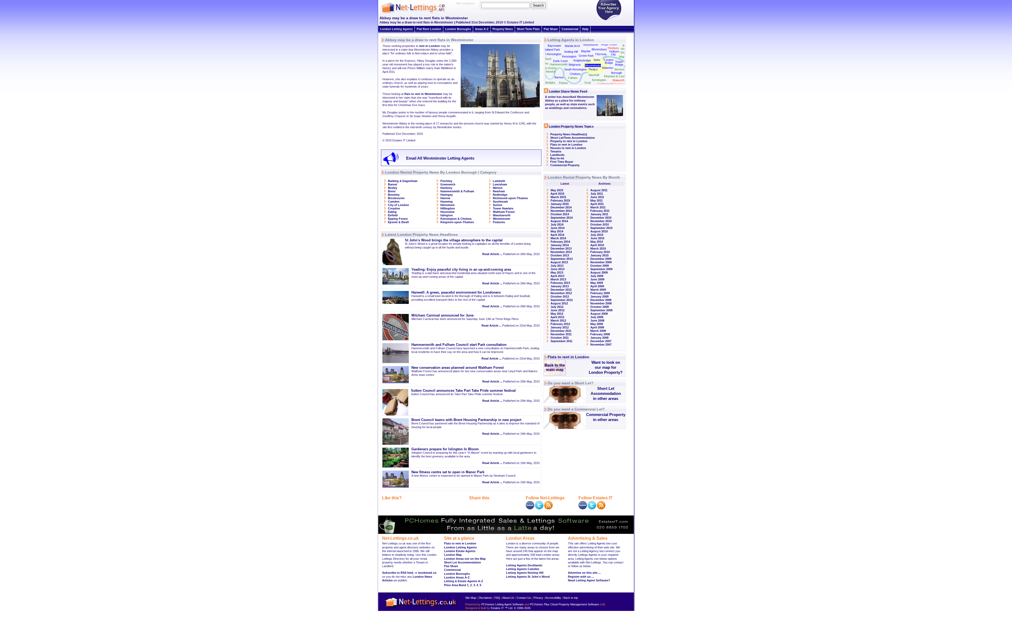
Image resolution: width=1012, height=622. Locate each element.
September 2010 (601, 227)
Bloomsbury (599, 49)
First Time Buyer (561, 161)
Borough (616, 72)
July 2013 (557, 265)
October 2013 (560, 255)
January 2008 (599, 337)
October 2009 (599, 265)
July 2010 (596, 234)
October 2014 (560, 214)
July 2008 (596, 317)
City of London (398, 205)
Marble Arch (572, 45)
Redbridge (500, 194)
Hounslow (447, 211)
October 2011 (560, 337)
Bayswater (554, 45)
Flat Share (551, 29)
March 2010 (598, 248)
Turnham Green (546, 68)
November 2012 (561, 293)
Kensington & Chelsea (455, 218)
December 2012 (561, 289)
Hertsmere (447, 205)
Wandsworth (501, 215)
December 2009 (600, 258)
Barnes (559, 77)
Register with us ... (581, 576)
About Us (508, 597)
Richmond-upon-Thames (510, 198)
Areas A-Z (482, 29)
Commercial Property (565, 165)
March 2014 (558, 238)
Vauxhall (593, 74)
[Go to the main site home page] (418, 13)
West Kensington (550, 54)
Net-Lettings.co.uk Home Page (421, 609)
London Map (453, 554)
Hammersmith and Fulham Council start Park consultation (459, 345)
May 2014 (557, 231)
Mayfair (586, 51)
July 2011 (596, 193)
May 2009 (596, 282)
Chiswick (550, 71)
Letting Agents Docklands (524, 565)
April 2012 (557, 317)
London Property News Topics (571, 126)
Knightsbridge (582, 60)
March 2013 (558, 279)
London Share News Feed (568, 91)
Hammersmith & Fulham (457, 191)
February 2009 (600, 293)
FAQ (497, 597)
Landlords (557, 154)
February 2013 (560, 282)
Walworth (618, 80)
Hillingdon (447, 208)
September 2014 (562, 217)
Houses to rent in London (568, 148)
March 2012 (558, 320)
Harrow (445, 198)
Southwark (500, 201)
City (613, 54)
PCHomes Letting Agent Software (502, 604)
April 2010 (597, 245)
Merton (498, 187)
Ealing (392, 211)
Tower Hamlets (503, 208)
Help (585, 29)
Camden (394, 201)
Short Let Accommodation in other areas (606, 393)
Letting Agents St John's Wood (528, 576)
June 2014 (558, 227)
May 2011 (596, 200)
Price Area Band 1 (456, 585)
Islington (446, 215)
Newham (499, 191)
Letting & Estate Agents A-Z (463, 581)
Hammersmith (559, 64)
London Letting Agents (396, 29)
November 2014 (561, 210)
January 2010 (599, 255)
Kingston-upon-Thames (457, 222)
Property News (503, 29)
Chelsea (575, 73)
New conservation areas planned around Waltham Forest (457, 368)
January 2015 (560, 203)
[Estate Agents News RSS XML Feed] (601, 508)
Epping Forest (398, 218)
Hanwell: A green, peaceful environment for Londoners (456, 292)
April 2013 (557, 275)
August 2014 (559, 221)
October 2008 (599, 306)
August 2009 (599, 272)
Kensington (569, 56)
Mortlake (549, 82)
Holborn (614, 51)
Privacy (538, 597)
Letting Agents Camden (522, 569)
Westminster (501, 218)
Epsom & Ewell (398, 222)
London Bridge (609, 61)
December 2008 (600, 300)
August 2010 (599, 231)
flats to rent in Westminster (423, 93)
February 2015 (560, 200)
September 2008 (601, 310)
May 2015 (557, 190)
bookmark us (427, 572)
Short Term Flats (528, 29)
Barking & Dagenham (402, 181)
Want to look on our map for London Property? (605, 367)
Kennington (599, 80)
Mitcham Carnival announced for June (442, 315)
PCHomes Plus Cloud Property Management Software (564, 604)
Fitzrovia (600, 54)
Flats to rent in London (566, 144)
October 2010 (599, 224)
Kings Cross (609, 44)
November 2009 (601, 262)
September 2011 (561, 341)
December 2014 (561, 207)
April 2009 (597, 286)
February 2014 (560, 241)
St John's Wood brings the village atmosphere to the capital (454, 240)
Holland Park (552, 49)
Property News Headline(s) (568, 134)
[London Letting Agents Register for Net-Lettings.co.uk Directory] (609, 20)
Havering (446, 201)
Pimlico (593, 69)
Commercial (570, 29)
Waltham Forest (504, 211)
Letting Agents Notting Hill (524, 572)
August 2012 (559, 303)
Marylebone (590, 44)
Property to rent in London (568, 141)
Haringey (446, 194)
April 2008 (597, 327)
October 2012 (560, 296)
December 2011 (561, 330)
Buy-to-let (557, 158)
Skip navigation (465, 3)
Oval (588, 82)
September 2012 (562, 300)
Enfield (393, 215)
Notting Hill (571, 51)
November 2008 (601, 303)
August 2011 (598, 190)
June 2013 (558, 269)
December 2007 (600, 341)
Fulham (572, 77)
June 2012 (558, 310)
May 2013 (557, 272)
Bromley (394, 194)
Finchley (446, 181)
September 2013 (562, 258)
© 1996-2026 (522, 608)
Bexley (392, 187)
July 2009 (596, 275)
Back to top (570, 597)
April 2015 (557, 193)
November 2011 (561, 334)
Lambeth (499, 181)
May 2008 (596, 324)
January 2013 (560, 286)
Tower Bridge (619, 63)
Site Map (470, 597)
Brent (392, 191)
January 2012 (560, 327)
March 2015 (558, 197)
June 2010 (597, 238)
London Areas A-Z (457, 577)
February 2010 (600, 251)
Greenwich (447, 184)
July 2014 (557, 224)
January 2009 (599, 296)
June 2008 (597, 320)
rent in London (429, 45)
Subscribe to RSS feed (397, 572)
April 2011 (597, 203)
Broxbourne (396, 198)
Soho (596, 59)
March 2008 (598, 330)
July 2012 (557, 306)
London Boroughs (458, 29)
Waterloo (607, 67)
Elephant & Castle (615, 76)
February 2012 (560, 324)
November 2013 (561, 251)
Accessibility (553, 597)
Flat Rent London (429, 29)
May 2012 (557, 313)
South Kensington (575, 69)
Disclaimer (485, 597)
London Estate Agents (459, 551)
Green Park (586, 55)
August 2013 (559, 262)
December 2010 (600, 217)
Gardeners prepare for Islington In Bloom (445, 449)
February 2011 (600, 210)
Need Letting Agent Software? (589, 580)
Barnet (392, 184)
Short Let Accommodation (462, 562)
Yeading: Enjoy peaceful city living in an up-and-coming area (461, 269)
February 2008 (600, 334)
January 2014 (560, 245)
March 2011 (598, 207)
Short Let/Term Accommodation (572, 137)
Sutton (497, 205)
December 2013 (561, 248)
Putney (563, 82)
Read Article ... (492, 254)
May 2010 (596, 241)
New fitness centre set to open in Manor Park (447, 472)
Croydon (394, 208)
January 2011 (599, 214)
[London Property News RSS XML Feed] (548, 508)
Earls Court (560, 61)
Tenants (555, 151)
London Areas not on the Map (465, 558)
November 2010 (601, 221)
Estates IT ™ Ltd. (502, 608)
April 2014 (557, 234)
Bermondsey (623, 69)
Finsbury (613, 48)
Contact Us (524, 597)
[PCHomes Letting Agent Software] (506, 532)
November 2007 (601, 344)
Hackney (446, 187)
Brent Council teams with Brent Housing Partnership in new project (466, 420)
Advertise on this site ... (584, 572)
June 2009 (597, 279)
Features (499, 222)
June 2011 (597, 197)
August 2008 (599, 313)
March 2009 (598, 289)
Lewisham (500, 184)
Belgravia (575, 64)
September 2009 (601, 269)
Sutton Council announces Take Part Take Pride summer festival (463, 391)
